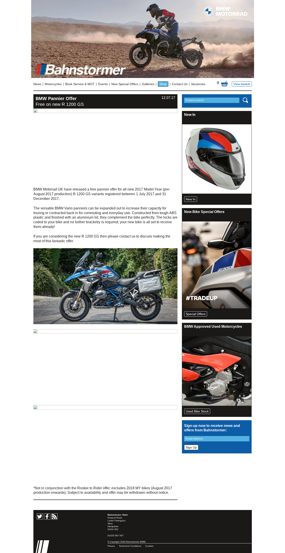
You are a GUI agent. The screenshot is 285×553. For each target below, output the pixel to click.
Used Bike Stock (197, 411)
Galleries (148, 84)
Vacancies (198, 84)
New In (190, 199)
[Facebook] (47, 516)
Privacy (111, 546)
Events (103, 84)
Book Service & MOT (80, 84)
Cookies (149, 546)
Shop (163, 84)
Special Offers (196, 314)
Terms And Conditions (130, 546)
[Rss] (54, 516)
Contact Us (179, 84)
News (37, 84)
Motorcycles (53, 84)
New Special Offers (124, 84)
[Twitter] (40, 516)
